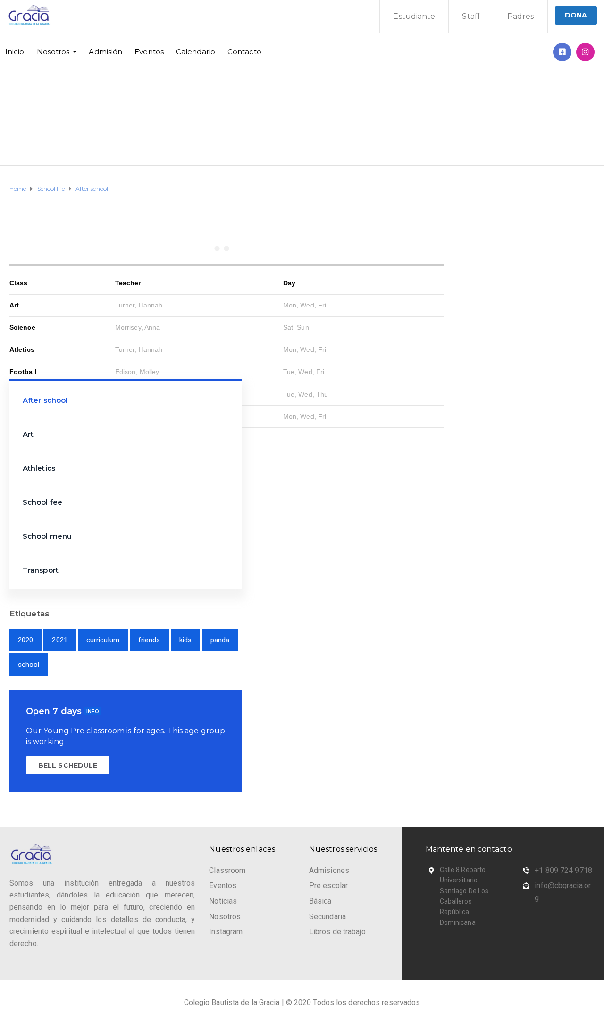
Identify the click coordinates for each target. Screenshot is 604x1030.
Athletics (39, 468)
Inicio (15, 51)
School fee (42, 502)
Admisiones (329, 870)
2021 (59, 640)
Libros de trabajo (337, 931)
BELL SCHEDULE (67, 765)
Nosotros (53, 51)
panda (220, 640)
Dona (576, 15)
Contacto (244, 51)
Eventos (149, 51)
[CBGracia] (585, 52)
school (29, 664)
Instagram (226, 931)
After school (45, 400)
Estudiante (414, 16)
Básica (320, 901)
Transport (41, 569)
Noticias (223, 901)
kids (185, 640)
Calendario (195, 51)
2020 (25, 640)
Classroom (227, 870)
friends (149, 640)
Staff (471, 16)
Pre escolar (328, 885)
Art (28, 434)
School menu (47, 536)
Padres (520, 16)
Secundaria (327, 916)
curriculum (102, 640)
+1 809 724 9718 (563, 870)
